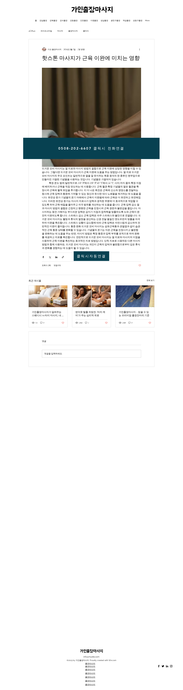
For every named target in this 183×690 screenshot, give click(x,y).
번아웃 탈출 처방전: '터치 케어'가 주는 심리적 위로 (90, 313)
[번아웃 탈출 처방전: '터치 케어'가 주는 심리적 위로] (91, 296)
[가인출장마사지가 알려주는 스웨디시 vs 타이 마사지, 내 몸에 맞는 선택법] (48, 296)
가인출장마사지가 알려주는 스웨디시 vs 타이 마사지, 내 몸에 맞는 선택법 (48, 313)
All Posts (32, 31)
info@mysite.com (91, 657)
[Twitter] (163, 666)
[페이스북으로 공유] (43, 257)
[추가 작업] (139, 49)
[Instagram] (171, 666)
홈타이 (86, 31)
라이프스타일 (46, 31)
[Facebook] (158, 666)
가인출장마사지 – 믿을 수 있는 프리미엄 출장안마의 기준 (134, 313)
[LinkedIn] (167, 666)
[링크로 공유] (63, 257)
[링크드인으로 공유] (56, 257)
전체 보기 (150, 280)
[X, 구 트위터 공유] (49, 257)
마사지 (60, 31)
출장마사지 (73, 31)
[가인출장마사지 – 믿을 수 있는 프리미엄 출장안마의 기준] (135, 296)
